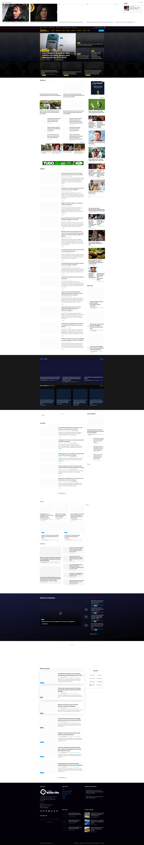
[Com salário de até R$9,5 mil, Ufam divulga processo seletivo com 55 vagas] (43, 120)
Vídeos (84, 30)
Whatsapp (46, 807)
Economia (79, 30)
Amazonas (58, 30)
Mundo (43, 619)
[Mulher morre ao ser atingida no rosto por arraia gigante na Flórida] (60, 615)
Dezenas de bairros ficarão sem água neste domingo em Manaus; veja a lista (72, 218)
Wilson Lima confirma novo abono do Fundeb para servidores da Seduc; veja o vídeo (97, 326)
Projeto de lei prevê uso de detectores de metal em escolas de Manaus (72, 72)
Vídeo (95, 621)
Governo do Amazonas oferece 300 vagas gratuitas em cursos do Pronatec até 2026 (49, 72)
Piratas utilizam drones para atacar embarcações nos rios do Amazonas (53, 136)
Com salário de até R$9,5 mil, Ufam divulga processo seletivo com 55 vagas (54, 120)
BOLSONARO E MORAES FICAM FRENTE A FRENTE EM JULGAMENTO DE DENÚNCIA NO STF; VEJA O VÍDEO (76, 566)
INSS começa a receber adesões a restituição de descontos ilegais (60, 515)
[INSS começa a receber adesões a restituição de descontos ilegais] (62, 508)
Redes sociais (58, 27)
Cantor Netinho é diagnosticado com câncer (93, 377)
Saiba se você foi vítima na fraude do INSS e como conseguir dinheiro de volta (50, 537)
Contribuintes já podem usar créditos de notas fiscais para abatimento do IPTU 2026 (56, 55)
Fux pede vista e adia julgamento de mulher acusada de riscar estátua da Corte (76, 574)
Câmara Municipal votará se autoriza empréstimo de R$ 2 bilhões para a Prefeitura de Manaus (71, 308)
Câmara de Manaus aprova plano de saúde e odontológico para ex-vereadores (96, 304)
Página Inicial (45, 27)
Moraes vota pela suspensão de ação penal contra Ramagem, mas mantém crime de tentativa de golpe (50, 559)
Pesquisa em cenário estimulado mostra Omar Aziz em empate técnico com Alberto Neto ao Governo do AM (76, 549)
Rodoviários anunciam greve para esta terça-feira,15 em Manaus (74, 129)
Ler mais (62, 185)
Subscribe (101, 30)
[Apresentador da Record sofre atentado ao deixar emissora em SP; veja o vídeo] (50, 368)
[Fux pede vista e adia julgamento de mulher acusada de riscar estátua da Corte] (65, 575)
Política (93, 308)
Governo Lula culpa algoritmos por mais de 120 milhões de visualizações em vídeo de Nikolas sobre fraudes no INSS (50, 579)
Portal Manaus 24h (44, 74)
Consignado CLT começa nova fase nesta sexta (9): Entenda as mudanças (71, 440)
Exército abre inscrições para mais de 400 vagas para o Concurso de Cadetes (98, 440)
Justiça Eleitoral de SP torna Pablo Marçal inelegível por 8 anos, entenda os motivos (76, 582)
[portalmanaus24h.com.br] (44, 31)
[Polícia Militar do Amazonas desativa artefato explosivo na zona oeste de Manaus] (50, 87)
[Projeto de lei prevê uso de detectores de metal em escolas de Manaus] (72, 69)
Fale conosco (74, 27)
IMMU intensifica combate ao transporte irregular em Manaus (72, 203)
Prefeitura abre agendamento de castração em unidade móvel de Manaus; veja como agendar (72, 325)
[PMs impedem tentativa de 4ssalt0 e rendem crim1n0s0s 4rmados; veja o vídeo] (86, 609)
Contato (63, 798)
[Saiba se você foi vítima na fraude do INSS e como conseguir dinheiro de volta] (50, 527)
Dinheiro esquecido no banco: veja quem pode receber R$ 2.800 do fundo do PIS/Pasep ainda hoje (71, 466)
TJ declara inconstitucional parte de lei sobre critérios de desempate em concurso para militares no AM (93, 72)
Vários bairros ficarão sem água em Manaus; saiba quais (72, 277)
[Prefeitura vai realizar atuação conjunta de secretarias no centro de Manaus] (50, 192)
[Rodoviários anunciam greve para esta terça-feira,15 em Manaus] (65, 129)
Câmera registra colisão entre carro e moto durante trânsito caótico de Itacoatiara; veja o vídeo (97, 625)
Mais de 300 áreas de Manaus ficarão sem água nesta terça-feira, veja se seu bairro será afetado (49, 112)
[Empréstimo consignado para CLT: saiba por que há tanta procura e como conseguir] (49, 482)
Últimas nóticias (51, 27)
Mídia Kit (64, 796)
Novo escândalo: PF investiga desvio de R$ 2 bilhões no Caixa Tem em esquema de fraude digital (77, 515)
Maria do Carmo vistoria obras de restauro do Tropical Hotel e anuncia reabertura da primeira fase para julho (80, 401)
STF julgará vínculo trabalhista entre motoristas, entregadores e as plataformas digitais (96, 55)
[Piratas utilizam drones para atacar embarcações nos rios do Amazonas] (43, 136)
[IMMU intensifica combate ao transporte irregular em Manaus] (50, 207)
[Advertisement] (72, 653)
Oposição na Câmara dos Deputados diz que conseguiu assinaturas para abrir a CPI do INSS (76, 558)
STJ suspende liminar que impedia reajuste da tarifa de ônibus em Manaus (72, 263)
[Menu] (40, 27)
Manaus (43, 75)
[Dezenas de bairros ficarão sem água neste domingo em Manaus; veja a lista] (50, 222)
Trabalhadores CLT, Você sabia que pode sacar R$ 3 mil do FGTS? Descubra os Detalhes (71, 454)
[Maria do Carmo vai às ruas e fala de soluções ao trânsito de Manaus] (83, 54)
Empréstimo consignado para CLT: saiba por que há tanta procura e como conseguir (70, 479)
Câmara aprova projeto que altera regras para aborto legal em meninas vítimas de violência (90, 44)
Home (53, 30)
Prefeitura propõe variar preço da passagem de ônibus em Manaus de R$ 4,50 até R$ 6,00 (72, 339)
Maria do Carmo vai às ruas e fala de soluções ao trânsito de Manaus (83, 56)
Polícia (68, 30)
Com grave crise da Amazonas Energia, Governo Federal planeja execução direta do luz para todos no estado (73, 95)
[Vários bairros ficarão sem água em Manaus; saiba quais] (50, 281)
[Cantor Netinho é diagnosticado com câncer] (94, 368)
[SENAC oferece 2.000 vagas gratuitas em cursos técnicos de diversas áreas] (89, 456)
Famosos (73, 30)
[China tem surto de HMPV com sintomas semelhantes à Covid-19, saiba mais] (95, 339)
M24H (52, 843)
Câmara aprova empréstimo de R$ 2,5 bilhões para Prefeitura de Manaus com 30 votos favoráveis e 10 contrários (72, 293)
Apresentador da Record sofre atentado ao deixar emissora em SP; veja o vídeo (50, 377)
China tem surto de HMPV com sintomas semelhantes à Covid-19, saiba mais (97, 348)
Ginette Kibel (88, 789)
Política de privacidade (66, 27)
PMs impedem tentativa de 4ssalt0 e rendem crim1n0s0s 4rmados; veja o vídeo (97, 609)
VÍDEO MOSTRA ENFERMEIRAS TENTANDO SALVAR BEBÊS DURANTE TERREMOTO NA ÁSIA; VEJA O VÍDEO (97, 616)
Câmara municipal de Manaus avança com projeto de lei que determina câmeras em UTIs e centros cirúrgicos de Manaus (76, 137)
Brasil (63, 30)
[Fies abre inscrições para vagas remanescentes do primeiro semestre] (73, 527)
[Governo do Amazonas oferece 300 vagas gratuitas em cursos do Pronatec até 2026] (50, 69)
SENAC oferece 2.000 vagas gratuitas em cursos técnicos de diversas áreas (97, 456)
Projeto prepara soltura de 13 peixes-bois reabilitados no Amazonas (53, 129)
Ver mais (101, 385)
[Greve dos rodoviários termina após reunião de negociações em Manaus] (50, 254)
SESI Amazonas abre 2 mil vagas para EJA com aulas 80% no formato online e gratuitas (98, 448)
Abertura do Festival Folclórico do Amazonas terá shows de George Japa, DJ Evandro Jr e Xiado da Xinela (47, 401)
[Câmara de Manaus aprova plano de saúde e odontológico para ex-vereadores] (95, 294)
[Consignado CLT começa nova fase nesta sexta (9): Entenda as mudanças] (49, 444)
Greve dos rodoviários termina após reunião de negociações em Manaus (72, 250)
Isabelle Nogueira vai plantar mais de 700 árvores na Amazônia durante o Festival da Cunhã (64, 401)
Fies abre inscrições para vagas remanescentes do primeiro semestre (72, 537)
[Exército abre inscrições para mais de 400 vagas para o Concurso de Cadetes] (89, 439)
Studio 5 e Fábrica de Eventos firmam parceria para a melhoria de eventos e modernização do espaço (96, 401)
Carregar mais (61, 493)
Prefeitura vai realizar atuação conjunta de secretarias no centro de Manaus (72, 188)
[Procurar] (103, 27)
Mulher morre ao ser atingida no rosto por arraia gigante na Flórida (97, 821)
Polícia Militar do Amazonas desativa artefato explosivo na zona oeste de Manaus (50, 94)
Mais (89, 30)
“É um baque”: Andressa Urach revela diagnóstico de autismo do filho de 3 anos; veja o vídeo (71, 378)
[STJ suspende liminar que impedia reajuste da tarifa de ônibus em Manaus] (50, 267)
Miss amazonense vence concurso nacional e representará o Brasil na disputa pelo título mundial (73, 112)
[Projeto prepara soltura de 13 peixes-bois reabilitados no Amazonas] (43, 129)
